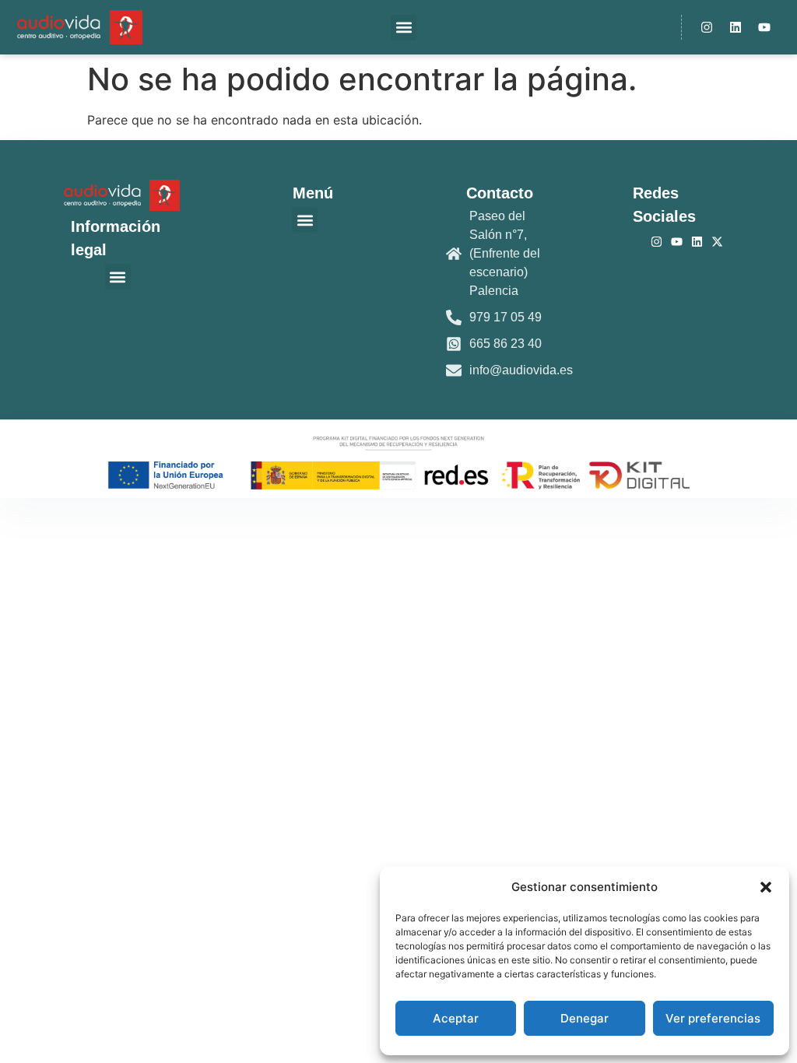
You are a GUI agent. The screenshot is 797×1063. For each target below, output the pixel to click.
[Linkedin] (735, 27)
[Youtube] (764, 27)
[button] (766, 887)
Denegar (584, 1018)
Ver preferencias (712, 1018)
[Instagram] (706, 27)
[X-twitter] (717, 241)
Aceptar (456, 1018)
